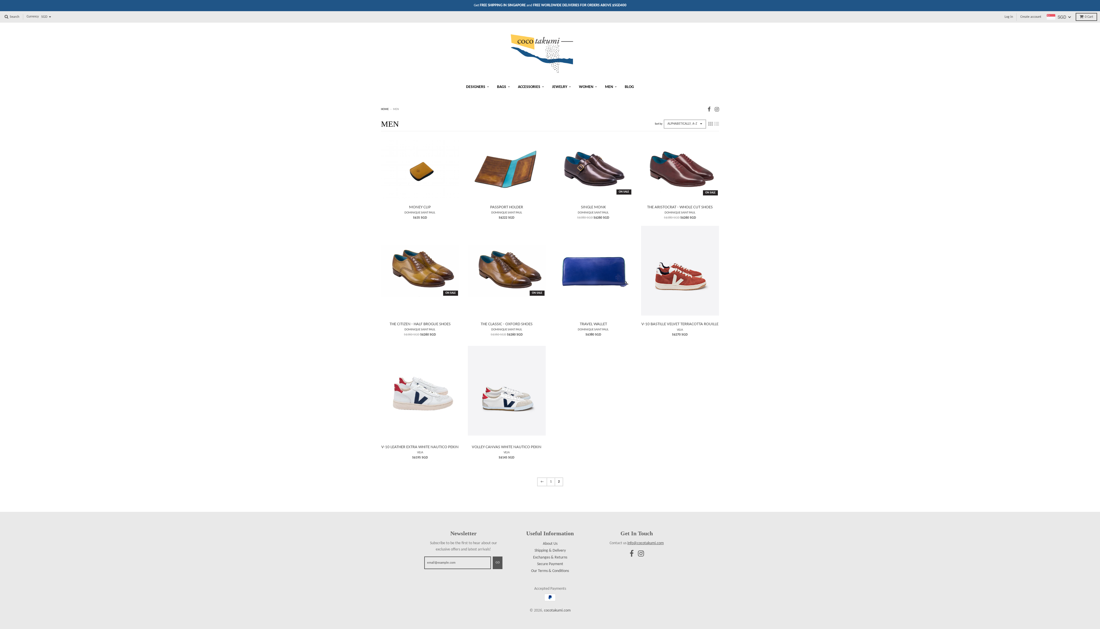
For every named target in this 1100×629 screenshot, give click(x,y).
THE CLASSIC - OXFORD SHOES (507, 324)
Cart (1089, 17)
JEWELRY (559, 87)
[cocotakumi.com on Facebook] (709, 110)
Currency (33, 16)
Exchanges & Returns (550, 557)
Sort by (658, 124)
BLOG (629, 87)
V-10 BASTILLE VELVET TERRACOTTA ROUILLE (679, 324)
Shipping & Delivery (550, 550)
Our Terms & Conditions (550, 571)
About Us (550, 544)
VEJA (680, 330)
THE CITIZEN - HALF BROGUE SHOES (420, 324)
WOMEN (586, 87)
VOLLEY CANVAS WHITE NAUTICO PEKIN (506, 447)
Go (498, 562)
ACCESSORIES (529, 87)
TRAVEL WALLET (593, 324)
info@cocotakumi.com (645, 543)
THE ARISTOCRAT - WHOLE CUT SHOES (680, 207)
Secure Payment (550, 564)
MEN (609, 87)
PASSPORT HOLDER (506, 207)
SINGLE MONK (593, 207)
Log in (1009, 17)
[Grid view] (710, 124)
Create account (1030, 17)
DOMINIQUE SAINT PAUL (419, 212)
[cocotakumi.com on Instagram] (717, 110)
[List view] (716, 124)
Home (385, 109)
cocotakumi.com (557, 610)
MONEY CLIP (420, 207)
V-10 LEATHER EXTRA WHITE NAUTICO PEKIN (420, 447)
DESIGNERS (475, 87)
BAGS (501, 87)
